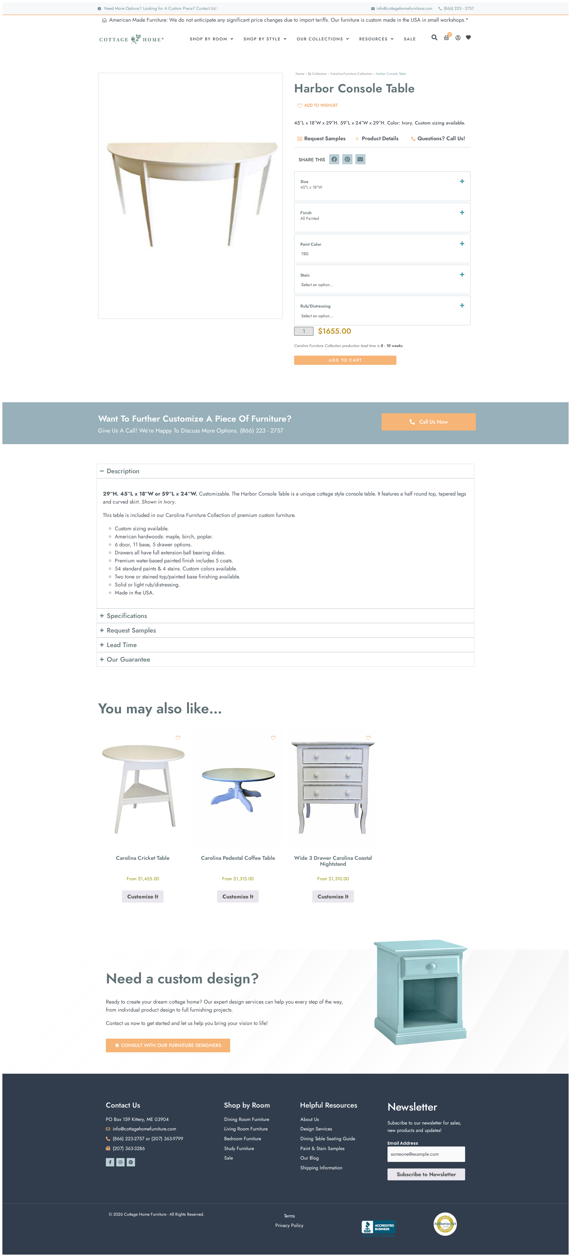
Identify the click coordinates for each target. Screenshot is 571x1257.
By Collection (317, 73)
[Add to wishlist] (178, 738)
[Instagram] (120, 1162)
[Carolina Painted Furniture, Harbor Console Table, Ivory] (190, 196)
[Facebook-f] (110, 1162)
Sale (410, 39)
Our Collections (320, 39)
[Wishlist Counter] (469, 37)
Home (300, 73)
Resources (373, 39)
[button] (334, 159)
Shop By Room (209, 39)
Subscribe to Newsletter (426, 1174)
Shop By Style (262, 39)
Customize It (142, 896)
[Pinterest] (131, 1162)
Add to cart (345, 360)
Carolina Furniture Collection (351, 73)
